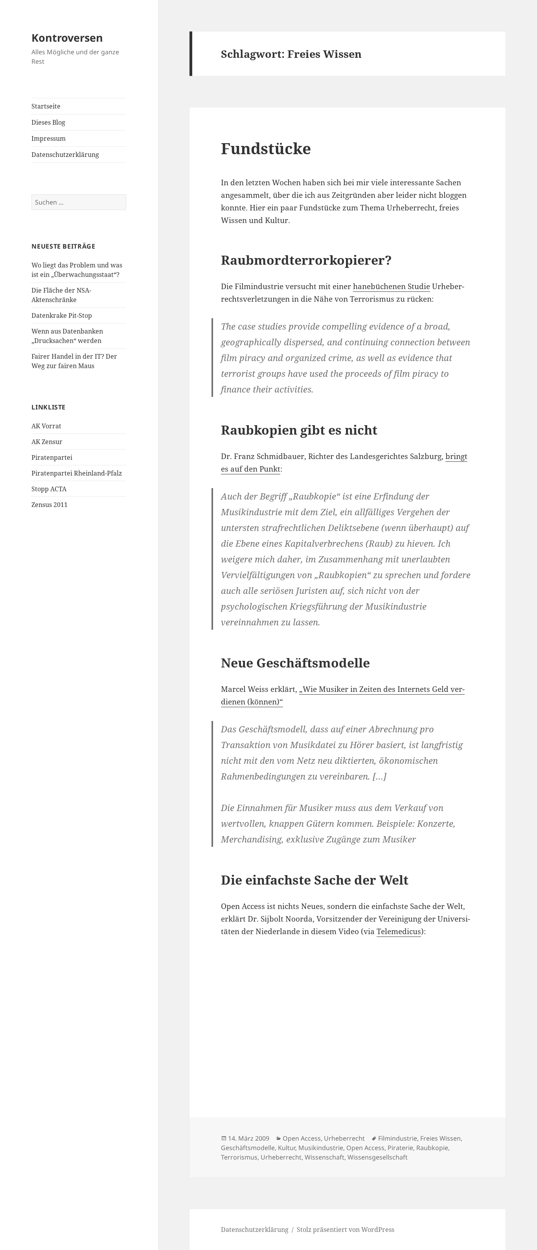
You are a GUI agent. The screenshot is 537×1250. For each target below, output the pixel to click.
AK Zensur (47, 441)
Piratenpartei (51, 457)
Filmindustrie (397, 1138)
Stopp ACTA (48, 489)
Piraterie (400, 1147)
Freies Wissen (440, 1138)
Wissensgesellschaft (378, 1157)
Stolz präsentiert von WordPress (345, 1229)
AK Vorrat (46, 426)
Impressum (48, 138)
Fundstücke (266, 148)
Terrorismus (239, 1157)
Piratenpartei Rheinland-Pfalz (76, 473)
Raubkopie (432, 1147)
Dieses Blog (48, 122)
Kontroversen (67, 37)
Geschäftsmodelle (248, 1147)
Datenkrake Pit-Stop (61, 315)
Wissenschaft (324, 1157)
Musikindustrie (320, 1147)
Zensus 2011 (49, 504)
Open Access (302, 1138)
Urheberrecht (344, 1138)
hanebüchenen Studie (391, 286)
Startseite (46, 106)
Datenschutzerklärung (65, 154)
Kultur (286, 1147)
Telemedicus (399, 931)
